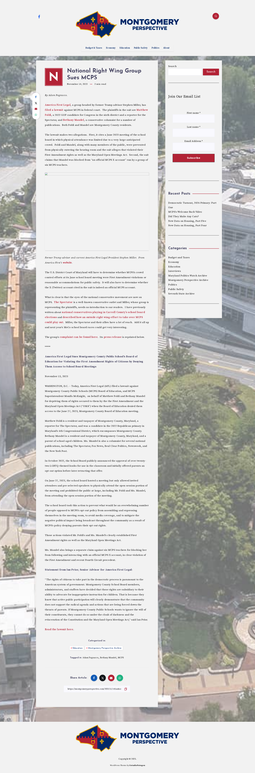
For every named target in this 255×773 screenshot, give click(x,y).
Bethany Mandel (73, 120)
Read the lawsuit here (59, 629)
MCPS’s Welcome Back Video (185, 212)
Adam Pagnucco (91, 657)
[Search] (215, 16)
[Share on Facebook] (36, 97)
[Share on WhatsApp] (36, 115)
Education (125, 48)
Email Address (193, 141)
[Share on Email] (36, 109)
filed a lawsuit (54, 110)
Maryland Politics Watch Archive (187, 275)
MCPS (121, 657)
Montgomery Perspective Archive (105, 648)
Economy (111, 48)
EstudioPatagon (137, 765)
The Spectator (63, 302)
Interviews (174, 271)
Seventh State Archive (181, 293)
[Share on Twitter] (36, 103)
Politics (155, 48)
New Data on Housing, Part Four (187, 225)
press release (113, 337)
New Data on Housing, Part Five (187, 221)
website (67, 262)
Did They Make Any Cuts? (183, 216)
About (166, 48)
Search (172, 66)
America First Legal (58, 105)
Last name (193, 127)
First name (194, 113)
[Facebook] (39, 16)
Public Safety (141, 48)
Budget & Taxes (93, 48)
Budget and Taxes (179, 257)
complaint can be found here (79, 337)
